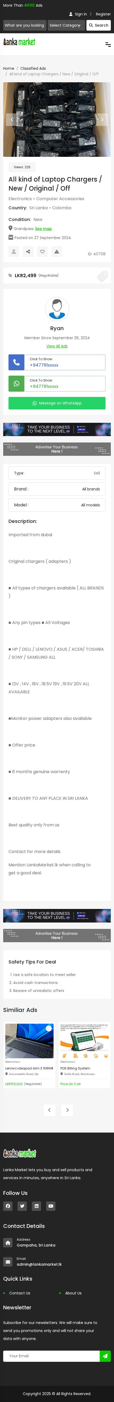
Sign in (81, 14)
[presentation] (12, 119)
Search (101, 25)
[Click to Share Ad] (28, 251)
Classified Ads (33, 68)
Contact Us (19, 1293)
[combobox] (66, 25)
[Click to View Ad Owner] (13, 251)
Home (8, 68)
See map (43, 228)
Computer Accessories (60, 199)
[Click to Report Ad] (56, 251)
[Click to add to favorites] (49, 1028)
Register (103, 14)
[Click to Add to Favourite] (42, 251)
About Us (73, 1293)
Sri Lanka (38, 208)
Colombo (62, 208)
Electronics (20, 199)
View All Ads (57, 346)
